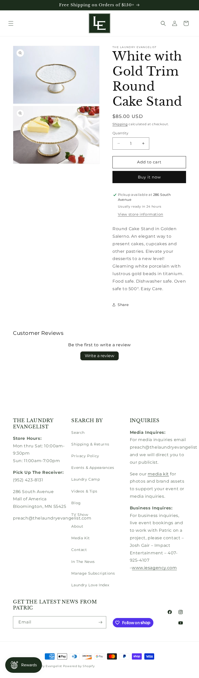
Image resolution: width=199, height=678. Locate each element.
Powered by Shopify (79, 666)
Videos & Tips (84, 491)
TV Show (79, 514)
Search (78, 432)
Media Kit (80, 538)
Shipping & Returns (90, 444)
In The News (83, 561)
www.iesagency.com (154, 567)
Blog (76, 503)
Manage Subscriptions (93, 573)
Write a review (99, 355)
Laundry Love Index (90, 585)
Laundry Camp (85, 479)
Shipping (120, 124)
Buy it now (149, 177)
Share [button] (123, 304)
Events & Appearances (92, 467)
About (77, 526)
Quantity (120, 133)
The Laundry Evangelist (44, 666)
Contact (79, 549)
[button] (11, 23)
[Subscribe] (100, 622)
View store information (140, 214)
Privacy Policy (85, 456)
